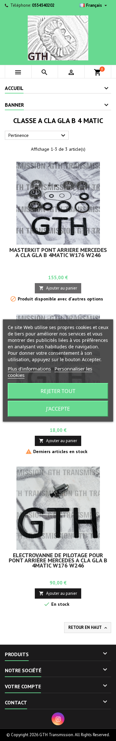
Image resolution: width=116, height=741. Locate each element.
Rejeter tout (58, 391)
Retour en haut (88, 627)
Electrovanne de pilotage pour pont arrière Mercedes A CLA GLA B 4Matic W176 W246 (58, 560)
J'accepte (58, 408)
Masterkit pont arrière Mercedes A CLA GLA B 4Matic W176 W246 (58, 252)
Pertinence (37, 135)
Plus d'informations (29, 368)
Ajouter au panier (58, 288)
